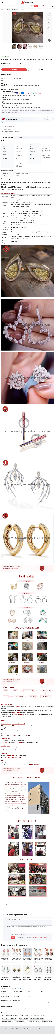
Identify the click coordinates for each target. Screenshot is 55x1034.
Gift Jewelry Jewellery (6, 1021)
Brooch (15, 994)
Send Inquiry (14, 69)
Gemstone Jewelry (44, 994)
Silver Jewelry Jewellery (19, 1021)
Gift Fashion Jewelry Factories (37, 1015)
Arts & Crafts (7, 9)
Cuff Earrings (29, 1008)
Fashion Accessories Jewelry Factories (10, 1015)
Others (29, 996)
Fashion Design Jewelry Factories (9, 1018)
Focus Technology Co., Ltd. (19, 1028)
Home (2, 9)
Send (13, 937)
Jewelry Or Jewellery (23, 1018)
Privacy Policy (47, 1028)
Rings (42, 991)
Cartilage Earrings (38, 1008)
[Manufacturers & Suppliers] (27, 2)
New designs (4, 991)
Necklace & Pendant (5, 994)
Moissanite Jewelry (18, 991)
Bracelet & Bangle (31, 994)
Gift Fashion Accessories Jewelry (37, 1018)
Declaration (41, 1028)
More (2, 1024)
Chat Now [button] (41, 69)
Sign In (3, 131)
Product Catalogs (20, 988)
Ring (23, 1008)
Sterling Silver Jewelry (14, 1008)
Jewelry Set (16, 996)
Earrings (21, 9)
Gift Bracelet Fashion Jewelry (33, 1021)
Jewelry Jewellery (25, 1015)
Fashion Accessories (15, 9)
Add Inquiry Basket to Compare (27, 51)
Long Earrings (48, 1008)
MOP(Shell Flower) (5, 996)
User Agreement (35, 1028)
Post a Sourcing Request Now (40, 937)
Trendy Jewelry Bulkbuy (47, 1021)
